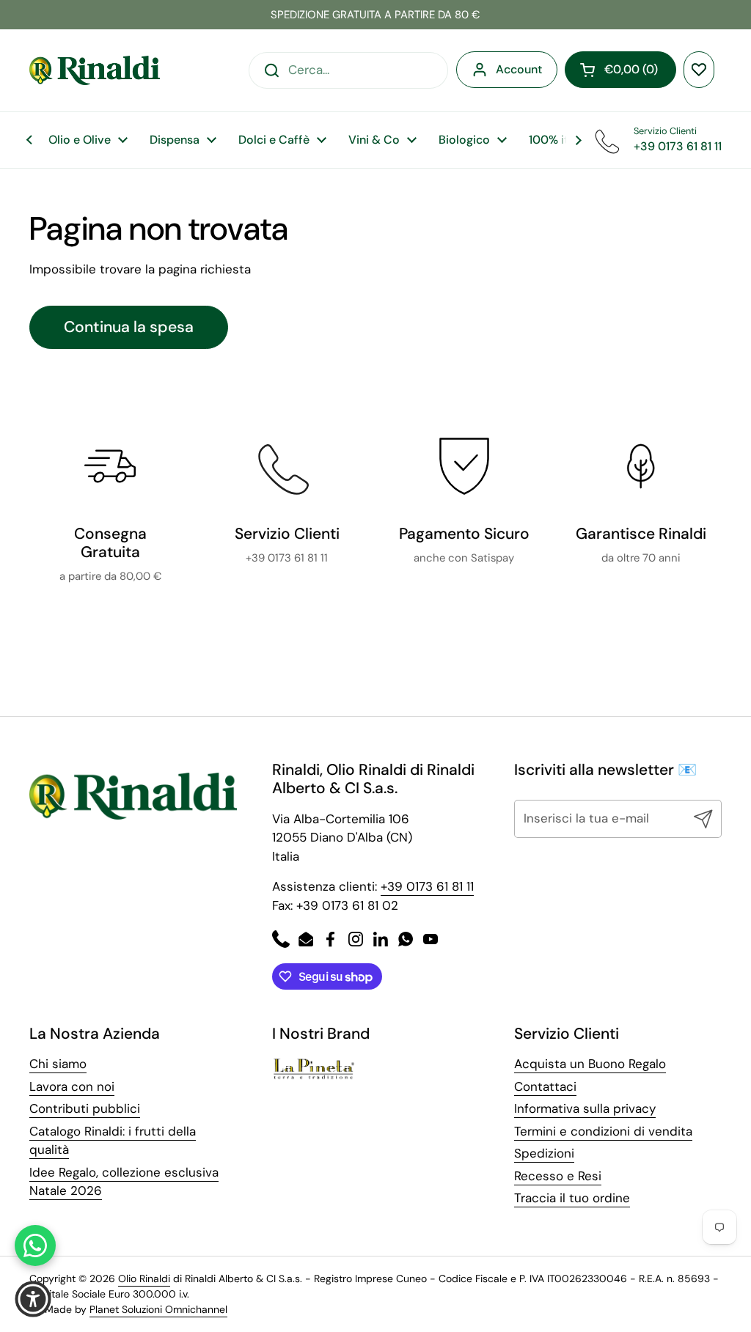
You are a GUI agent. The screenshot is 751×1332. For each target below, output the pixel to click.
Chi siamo (58, 1064)
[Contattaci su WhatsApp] (35, 1245)
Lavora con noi (71, 1086)
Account (519, 69)
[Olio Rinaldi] (94, 70)
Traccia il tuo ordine (572, 1198)
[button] (620, 69)
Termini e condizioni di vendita (603, 1131)
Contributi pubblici (84, 1108)
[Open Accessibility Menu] (33, 1299)
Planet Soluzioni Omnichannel (158, 1309)
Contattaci (545, 1086)
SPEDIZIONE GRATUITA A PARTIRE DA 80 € (375, 15)
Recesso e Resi (557, 1176)
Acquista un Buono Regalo (590, 1064)
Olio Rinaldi (144, 1278)
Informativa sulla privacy (585, 1108)
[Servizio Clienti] (286, 466)
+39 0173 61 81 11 (427, 886)
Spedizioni (544, 1153)
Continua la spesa (129, 327)
